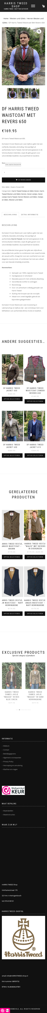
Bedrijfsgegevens (9, 754)
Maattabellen (8, 811)
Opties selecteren (12, 399)
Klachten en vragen (10, 769)
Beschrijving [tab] (10, 215)
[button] (39, 31)
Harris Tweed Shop (16, 5)
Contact (6, 750)
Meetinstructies (9, 814)
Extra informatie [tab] (29, 215)
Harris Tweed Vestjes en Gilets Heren (25, 191)
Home (6, 18)
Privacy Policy (8, 761)
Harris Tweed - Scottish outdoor (16, 9)
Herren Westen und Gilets (27, 197)
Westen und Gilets (17, 18)
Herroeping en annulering (12, 765)
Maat (3, 163)
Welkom (6, 746)
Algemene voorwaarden (12, 757)
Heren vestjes (32, 194)
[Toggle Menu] (33, 6)
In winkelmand (24, 180)
